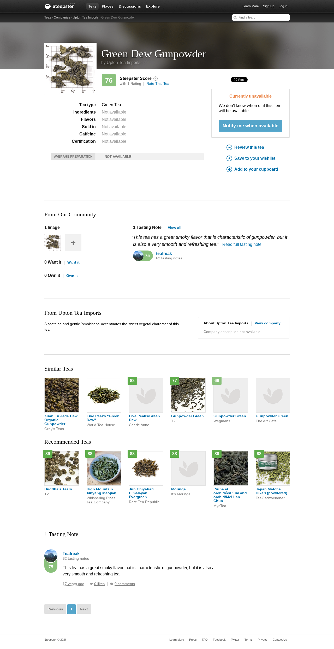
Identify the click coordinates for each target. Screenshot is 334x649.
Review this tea (249, 147)
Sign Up (269, 6)
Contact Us (280, 639)
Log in (283, 6)
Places (108, 6)
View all (174, 227)
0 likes (99, 584)
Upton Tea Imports (86, 17)
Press (193, 639)
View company (268, 323)
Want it (73, 262)
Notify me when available (250, 125)
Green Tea (111, 105)
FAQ (205, 639)
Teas (92, 6)
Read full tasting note (241, 244)
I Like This (91, 584)
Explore (153, 6)
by (120, 62)
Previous (55, 609)
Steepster (62, 6)
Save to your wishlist (254, 158)
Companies (62, 17)
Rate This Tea (157, 83)
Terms (248, 639)
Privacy (262, 639)
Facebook (219, 639)
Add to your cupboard (256, 169)
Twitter (235, 639)
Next (84, 609)
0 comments (125, 584)
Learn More (250, 6)
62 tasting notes (169, 258)
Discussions (130, 6)
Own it (72, 275)
